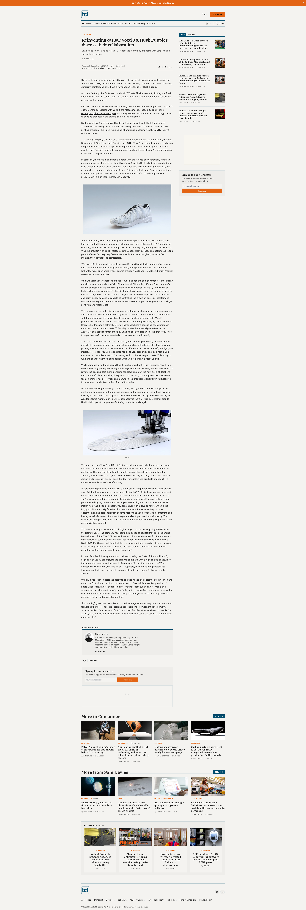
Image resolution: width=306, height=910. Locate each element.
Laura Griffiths (187, 51)
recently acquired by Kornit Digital (98, 113)
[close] (303, 3)
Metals (121, 799)
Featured (191, 35)
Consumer (86, 34)
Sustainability (197, 799)
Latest (182, 35)
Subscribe (128, 680)
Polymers (158, 743)
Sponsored (100, 850)
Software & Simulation (164, 799)
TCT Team (184, 102)
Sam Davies (89, 59)
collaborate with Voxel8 (108, 110)
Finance (84, 799)
